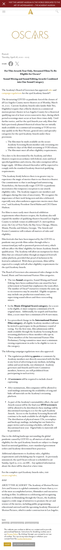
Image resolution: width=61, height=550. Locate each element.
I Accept (7, 544)
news (5, 523)
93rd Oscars (31, 523)
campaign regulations (12, 93)
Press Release (17, 523)
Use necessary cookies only (24, 544)
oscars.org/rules (9, 475)
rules (50, 90)
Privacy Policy (12, 534)
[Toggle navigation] (4, 11)
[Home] (30, 11)
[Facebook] (10, 63)
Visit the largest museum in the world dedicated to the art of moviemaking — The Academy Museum (34, 3)
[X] (17, 63)
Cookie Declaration (24, 538)
